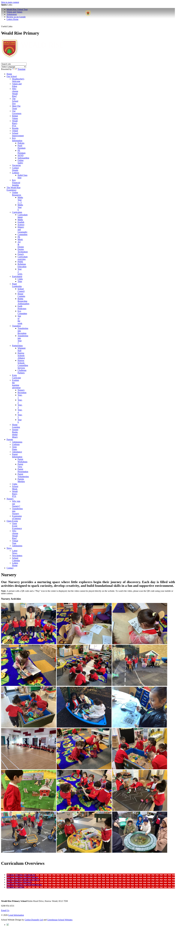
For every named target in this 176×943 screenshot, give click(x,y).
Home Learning (16, 425)
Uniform (16, 444)
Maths (20, 219)
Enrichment (17, 276)
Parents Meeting (21, 480)
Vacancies (16, 165)
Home (9, 74)
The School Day (15, 101)
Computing (22, 234)
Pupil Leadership (17, 285)
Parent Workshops (22, 460)
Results (15, 128)
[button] (15, 25)
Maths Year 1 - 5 (20, 200)
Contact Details (15, 169)
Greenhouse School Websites (59, 920)
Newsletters (17, 555)
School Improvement (18, 134)
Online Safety (21, 161)
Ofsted (15, 131)
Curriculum (17, 212)
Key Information (17, 139)
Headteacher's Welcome (18, 80)
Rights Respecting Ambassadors (23, 301)
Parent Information (17, 455)
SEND (21, 155)
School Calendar (16, 559)
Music (20, 239)
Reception (22, 392)
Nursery (21, 390)
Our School (12, 76)
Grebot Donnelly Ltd (34, 920)
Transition (16, 326)
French (21, 254)
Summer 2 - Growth (15, 887)
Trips (20, 281)
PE (19, 237)
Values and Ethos (17, 85)
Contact (10, 568)
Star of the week (20, 320)
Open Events (12, 521)
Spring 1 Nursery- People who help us (23, 880)
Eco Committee (22, 312)
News (9, 548)
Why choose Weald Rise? (15, 92)
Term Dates (14, 448)
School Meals (15, 487)
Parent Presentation (23, 470)
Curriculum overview (23, 258)
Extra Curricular (16, 376)
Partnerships (17, 345)
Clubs (20, 279)
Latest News (14, 551)
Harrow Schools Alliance (21, 355)
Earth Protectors (22, 307)
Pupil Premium (21, 146)
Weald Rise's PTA (15, 123)
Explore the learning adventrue (16, 384)
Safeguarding (23, 158)
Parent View (20, 465)
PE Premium (21, 151)
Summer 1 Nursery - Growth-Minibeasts (24, 884)
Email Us (5, 910)
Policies (21, 143)
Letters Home (12, 19)
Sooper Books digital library (15, 433)
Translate (21, 69)
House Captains (21, 295)
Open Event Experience (17, 526)
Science (21, 224)
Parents (10, 439)
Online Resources (16, 193)
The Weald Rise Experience (13, 188)
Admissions (17, 442)
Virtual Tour (15, 542)
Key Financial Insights (16, 182)
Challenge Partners (22, 371)
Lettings (15, 173)
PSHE (20, 261)
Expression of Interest (17, 517)
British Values (15, 117)
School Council (21, 290)
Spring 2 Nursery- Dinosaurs (19, 882)
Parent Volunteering (23, 475)
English (21, 222)
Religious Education (22, 265)
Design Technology (23, 250)
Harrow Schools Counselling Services (23, 364)
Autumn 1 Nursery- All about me (21, 875)
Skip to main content (10, 2)
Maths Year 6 (20, 207)
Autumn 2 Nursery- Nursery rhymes (22, 877)
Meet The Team (16, 107)
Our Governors (16, 112)
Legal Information (16, 915)
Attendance (17, 452)
